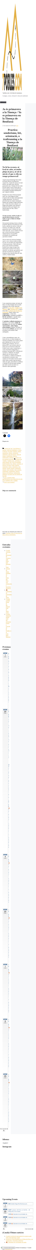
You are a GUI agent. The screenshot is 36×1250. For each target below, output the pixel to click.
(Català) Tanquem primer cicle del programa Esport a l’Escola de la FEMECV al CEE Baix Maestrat (8, 626)
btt (11, 448)
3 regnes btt (7, 448)
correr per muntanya (12, 450)
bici (11, 462)
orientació (15, 453)
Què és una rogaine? (9, 482)
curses (19, 450)
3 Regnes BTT (14, 309)
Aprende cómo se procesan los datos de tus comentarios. (12, 534)
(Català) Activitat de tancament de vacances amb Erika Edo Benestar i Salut (18, 1236)
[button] (4, 1130)
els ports (8, 465)
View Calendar (28, 1229)
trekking (11, 457)
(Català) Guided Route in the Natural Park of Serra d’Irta (8, 605)
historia (17, 465)
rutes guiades (17, 470)
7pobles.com (10, 461)
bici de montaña (16, 462)
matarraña (5, 467)
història (15, 451)
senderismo (9, 456)
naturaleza (5, 453)
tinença (15, 456)
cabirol (14, 464)
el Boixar (5, 451)
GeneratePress (8, 1249)
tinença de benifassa (8, 473)
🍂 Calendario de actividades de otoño (9, 593)
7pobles (5, 461)
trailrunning (6, 457)
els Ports (10, 451)
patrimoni (5, 454)
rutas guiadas (10, 470)
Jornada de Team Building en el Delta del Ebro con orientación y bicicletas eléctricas (19, 1239)
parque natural (10, 468)
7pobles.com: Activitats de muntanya (12, 93)
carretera (19, 464)
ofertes (10, 453)
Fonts (12, 465)
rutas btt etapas (12, 454)
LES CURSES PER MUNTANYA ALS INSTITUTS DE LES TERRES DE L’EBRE (12, 479)
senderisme (5, 471)
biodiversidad (6, 464)
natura (19, 451)
